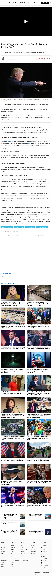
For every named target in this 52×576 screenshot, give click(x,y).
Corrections (23, 555)
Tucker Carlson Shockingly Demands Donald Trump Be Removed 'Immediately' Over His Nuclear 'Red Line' (38, 326)
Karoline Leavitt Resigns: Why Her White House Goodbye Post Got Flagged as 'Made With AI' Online (38, 371)
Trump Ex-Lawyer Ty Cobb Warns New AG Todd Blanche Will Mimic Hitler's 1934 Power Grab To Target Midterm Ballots (38, 393)
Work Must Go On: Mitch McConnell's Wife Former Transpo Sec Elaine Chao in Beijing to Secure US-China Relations (12, 416)
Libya (28, 143)
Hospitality (13, 547)
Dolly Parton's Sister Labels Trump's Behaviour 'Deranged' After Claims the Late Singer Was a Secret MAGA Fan (12, 304)
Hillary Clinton (10, 141)
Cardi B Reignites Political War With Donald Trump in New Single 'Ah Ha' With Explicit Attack (38, 438)
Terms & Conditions (25, 549)
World (2, 545)
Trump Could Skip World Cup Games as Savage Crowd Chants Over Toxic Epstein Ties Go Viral (39, 505)
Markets (2, 549)
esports (12, 562)
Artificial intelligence (15, 558)
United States (33, 553)
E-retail (12, 545)
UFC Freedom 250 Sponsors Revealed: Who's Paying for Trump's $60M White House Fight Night (13, 438)
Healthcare (13, 549)
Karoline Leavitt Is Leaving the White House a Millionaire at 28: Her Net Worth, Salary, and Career (38, 460)
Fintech (12, 566)
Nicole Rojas (10, 57)
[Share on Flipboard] (42, 59)
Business (3, 551)
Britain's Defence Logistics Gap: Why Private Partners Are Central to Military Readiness (10, 531)
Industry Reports (14, 568)
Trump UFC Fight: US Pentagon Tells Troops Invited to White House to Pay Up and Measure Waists (13, 505)
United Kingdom (34, 551)
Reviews (2, 566)
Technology (3, 558)
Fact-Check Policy (24, 560)
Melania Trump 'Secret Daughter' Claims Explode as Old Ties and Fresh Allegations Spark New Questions (12, 483)
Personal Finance (4, 555)
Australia (32, 545)
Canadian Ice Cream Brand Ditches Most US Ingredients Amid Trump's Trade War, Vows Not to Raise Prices (13, 326)
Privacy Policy (24, 551)
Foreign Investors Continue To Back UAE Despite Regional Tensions (35, 516)
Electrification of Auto (15, 551)
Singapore (33, 549)
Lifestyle (2, 562)
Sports (2, 564)
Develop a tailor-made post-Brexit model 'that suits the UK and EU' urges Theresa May (24, 132)
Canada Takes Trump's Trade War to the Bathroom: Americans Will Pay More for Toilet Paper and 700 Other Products (38, 304)
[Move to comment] (50, 59)
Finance (12, 553)
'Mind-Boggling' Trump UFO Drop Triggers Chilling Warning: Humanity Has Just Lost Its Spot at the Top (12, 371)
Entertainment (3, 560)
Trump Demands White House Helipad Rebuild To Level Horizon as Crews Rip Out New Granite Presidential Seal (39, 416)
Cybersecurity (13, 555)
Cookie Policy (23, 553)
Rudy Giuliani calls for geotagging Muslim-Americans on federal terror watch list (22, 127)
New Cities (13, 564)
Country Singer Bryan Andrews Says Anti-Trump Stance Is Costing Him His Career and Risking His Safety (38, 349)
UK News (3, 547)
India (32, 547)
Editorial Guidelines (39, 235)
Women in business (15, 560)
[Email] (47, 59)
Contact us (23, 547)
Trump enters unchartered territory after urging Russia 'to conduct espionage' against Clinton (25, 130)
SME (2, 553)
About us (23, 545)
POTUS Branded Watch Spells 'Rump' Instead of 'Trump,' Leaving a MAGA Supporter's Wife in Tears (12, 460)
